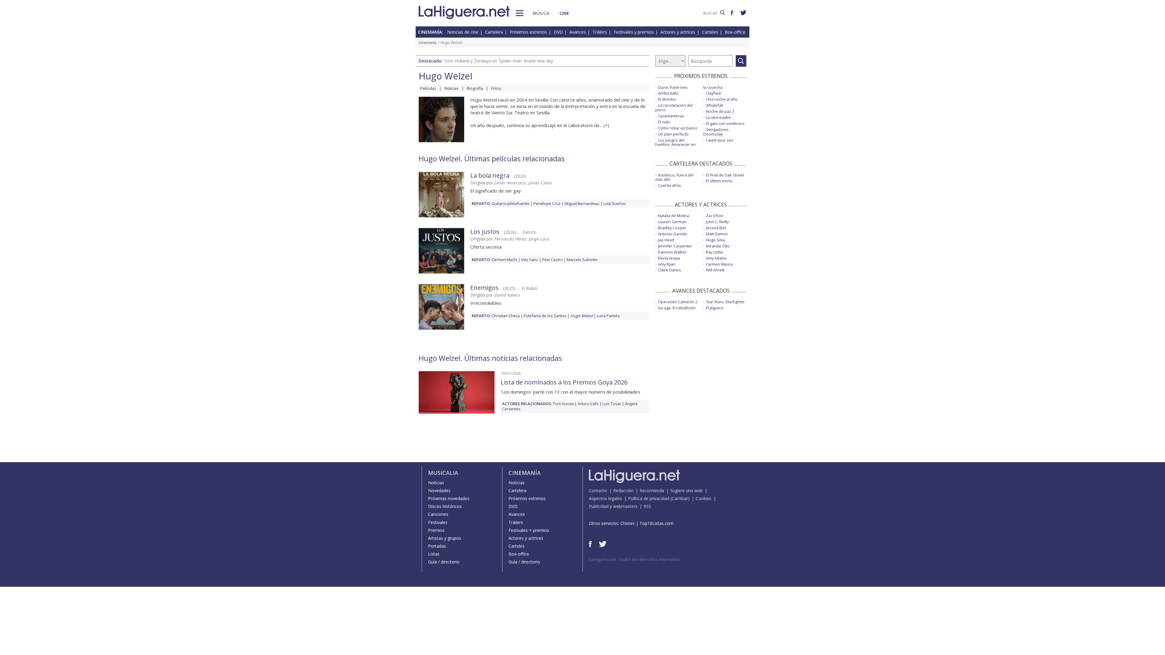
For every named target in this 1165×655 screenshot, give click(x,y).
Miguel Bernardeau (582, 203)
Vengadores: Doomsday (716, 132)
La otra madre (718, 117)
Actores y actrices (677, 32)
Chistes (627, 523)
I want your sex (719, 140)
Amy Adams (716, 258)
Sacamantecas (671, 116)
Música (540, 13)
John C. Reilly (717, 221)
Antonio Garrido (672, 234)
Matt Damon (717, 234)
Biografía (475, 88)
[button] (519, 13)
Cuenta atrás (669, 185)
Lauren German (672, 221)
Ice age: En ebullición (677, 308)
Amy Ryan (666, 264)
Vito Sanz (529, 259)
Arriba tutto (668, 93)
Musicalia (443, 472)
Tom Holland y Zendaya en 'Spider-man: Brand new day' (499, 61)
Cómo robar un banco (677, 128)
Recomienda (652, 490)
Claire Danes (669, 270)
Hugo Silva (715, 240)
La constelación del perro (674, 107)
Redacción (623, 490)
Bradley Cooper (672, 227)
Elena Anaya (669, 258)
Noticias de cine (462, 32)
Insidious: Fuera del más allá (674, 177)
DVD (558, 32)
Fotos (496, 88)
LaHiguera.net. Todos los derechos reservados (634, 559)
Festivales (437, 522)
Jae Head (666, 240)
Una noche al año (722, 99)
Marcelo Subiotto (582, 259)
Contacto (598, 490)
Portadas (437, 546)
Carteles (710, 32)
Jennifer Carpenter (675, 246)
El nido (664, 122)
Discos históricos (445, 506)
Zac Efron (714, 215)
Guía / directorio (444, 562)
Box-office (735, 32)
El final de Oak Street (725, 175)
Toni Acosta (563, 403)
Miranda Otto (718, 246)
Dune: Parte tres (673, 87)
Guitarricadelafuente (510, 203)
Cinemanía (428, 42)
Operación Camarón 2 (677, 301)
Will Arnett (715, 270)
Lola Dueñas (614, 203)
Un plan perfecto (673, 134)
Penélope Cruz (547, 203)
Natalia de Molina (673, 215)
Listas (434, 554)
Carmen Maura (719, 264)
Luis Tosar (612, 403)
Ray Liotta (714, 252)
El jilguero (715, 308)
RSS (647, 506)
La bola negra (489, 175)
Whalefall (714, 105)
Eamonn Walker (672, 252)
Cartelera (494, 32)
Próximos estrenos (528, 32)
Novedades (439, 490)
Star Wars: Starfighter (725, 301)
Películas (428, 88)
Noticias (451, 88)
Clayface (713, 93)
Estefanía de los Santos (545, 315)
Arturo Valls (588, 403)
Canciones (438, 514)
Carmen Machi (504, 259)
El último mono (719, 180)
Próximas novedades (448, 498)
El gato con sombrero (725, 123)
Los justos (484, 231)
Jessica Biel (716, 227)
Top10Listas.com (657, 523)
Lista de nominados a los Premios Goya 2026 (564, 382)
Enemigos (484, 288)
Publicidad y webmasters (613, 506)
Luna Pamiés (608, 315)
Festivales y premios (634, 32)
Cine (564, 13)
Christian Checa (505, 315)
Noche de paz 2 (720, 111)
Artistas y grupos (444, 538)
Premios (436, 530)
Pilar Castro (552, 259)
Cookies (703, 498)
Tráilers (600, 32)
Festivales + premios (528, 530)
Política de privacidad (648, 498)
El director (667, 99)
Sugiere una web (686, 490)
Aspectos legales (605, 498)
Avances (577, 32)
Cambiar (680, 498)
